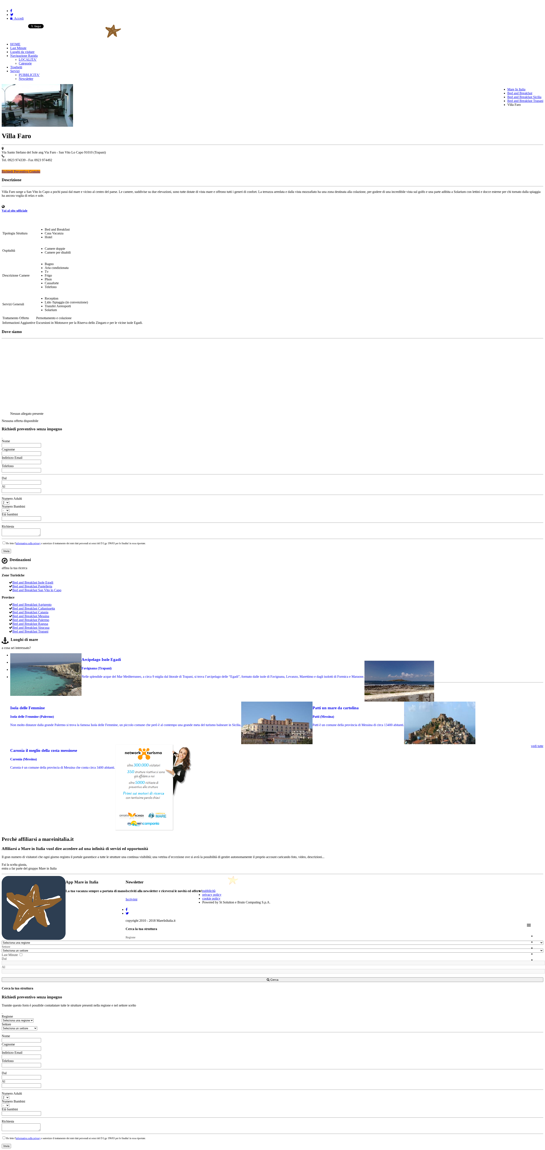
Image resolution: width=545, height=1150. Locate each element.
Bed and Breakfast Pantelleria (32, 586)
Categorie (25, 63)
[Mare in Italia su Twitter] (11, 14)
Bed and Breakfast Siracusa (30, 627)
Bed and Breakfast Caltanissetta (33, 608)
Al (3, 486)
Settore (6, 946)
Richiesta (8, 526)
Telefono (8, 466)
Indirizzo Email (12, 457)
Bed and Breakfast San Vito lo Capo (36, 590)
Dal (4, 478)
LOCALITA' (28, 59)
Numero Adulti (12, 498)
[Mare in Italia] (84, 37)
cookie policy (211, 898)
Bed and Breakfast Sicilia (524, 97)
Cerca (274, 979)
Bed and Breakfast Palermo (30, 620)
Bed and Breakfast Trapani (525, 101)
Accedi (18, 18)
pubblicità (208, 891)
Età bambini (10, 514)
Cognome (8, 449)
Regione (130, 937)
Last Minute (18, 48)
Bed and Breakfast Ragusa (30, 624)
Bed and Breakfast (519, 93)
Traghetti (16, 67)
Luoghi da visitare (22, 52)
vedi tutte (537, 746)
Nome (6, 441)
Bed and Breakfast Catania (30, 612)
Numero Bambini (13, 506)
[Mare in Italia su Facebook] (11, 11)
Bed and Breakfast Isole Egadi (32, 582)
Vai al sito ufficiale (14, 210)
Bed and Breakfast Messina (30, 616)
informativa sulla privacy (28, 543)
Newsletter (26, 78)
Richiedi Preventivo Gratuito (21, 171)
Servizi (15, 71)
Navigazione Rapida (24, 55)
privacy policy (211, 894)
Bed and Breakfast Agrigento (32, 604)
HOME (15, 44)
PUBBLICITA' (29, 75)
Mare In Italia (516, 89)
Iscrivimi (131, 899)
